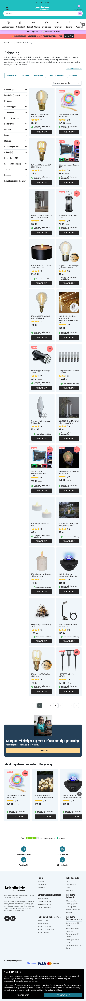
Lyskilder (25, 75)
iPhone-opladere (71, 901)
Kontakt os (41, 887)
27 (71, 705)
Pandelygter (39, 75)
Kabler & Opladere (33, 27)
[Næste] (83, 24)
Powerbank (58, 27)
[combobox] (43, 13)
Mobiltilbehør (20, 27)
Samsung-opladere (72, 904)
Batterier (69, 27)
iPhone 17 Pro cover (44, 926)
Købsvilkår (41, 882)
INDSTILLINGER (23, 995)
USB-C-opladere (71, 907)
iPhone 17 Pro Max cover (46, 929)
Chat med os (43, 751)
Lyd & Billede (46, 27)
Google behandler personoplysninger (24, 981)
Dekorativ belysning (56, 75)
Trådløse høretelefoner (73, 910)
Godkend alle (63, 995)
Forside (7, 43)
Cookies (68, 887)
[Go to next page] (76, 705)
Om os (68, 882)
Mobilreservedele (8, 27)
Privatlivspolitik (71, 885)
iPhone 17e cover (43, 932)
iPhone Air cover (43, 924)
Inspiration (69, 890)
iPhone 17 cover (43, 921)
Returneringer (42, 885)
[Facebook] (7, 918)
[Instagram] (13, 918)
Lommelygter (11, 75)
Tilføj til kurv (41, 132)
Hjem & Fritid (17, 43)
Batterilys (73, 75)
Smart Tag (69, 912)
